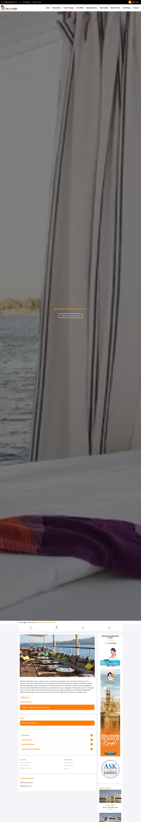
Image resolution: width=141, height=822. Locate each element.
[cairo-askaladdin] (110, 712)
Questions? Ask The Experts (70, 316)
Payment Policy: (26, 740)
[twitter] (34, 2)
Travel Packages (68, 8)
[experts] (110, 657)
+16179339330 (26, 2)
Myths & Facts (115, 8)
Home (48, 8)
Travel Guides (103, 8)
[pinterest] (36, 2)
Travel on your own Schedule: (31, 749)
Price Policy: (25, 735)
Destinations (56, 8)
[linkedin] (37, 2)
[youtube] (40, 2)
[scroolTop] (138, 819)
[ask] (110, 769)
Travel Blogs (126, 8)
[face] (33, 2)
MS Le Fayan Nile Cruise (110, 807)
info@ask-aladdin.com (10, 2)
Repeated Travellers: (28, 744)
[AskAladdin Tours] (9, 8)
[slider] (110, 640)
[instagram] (38, 2)
